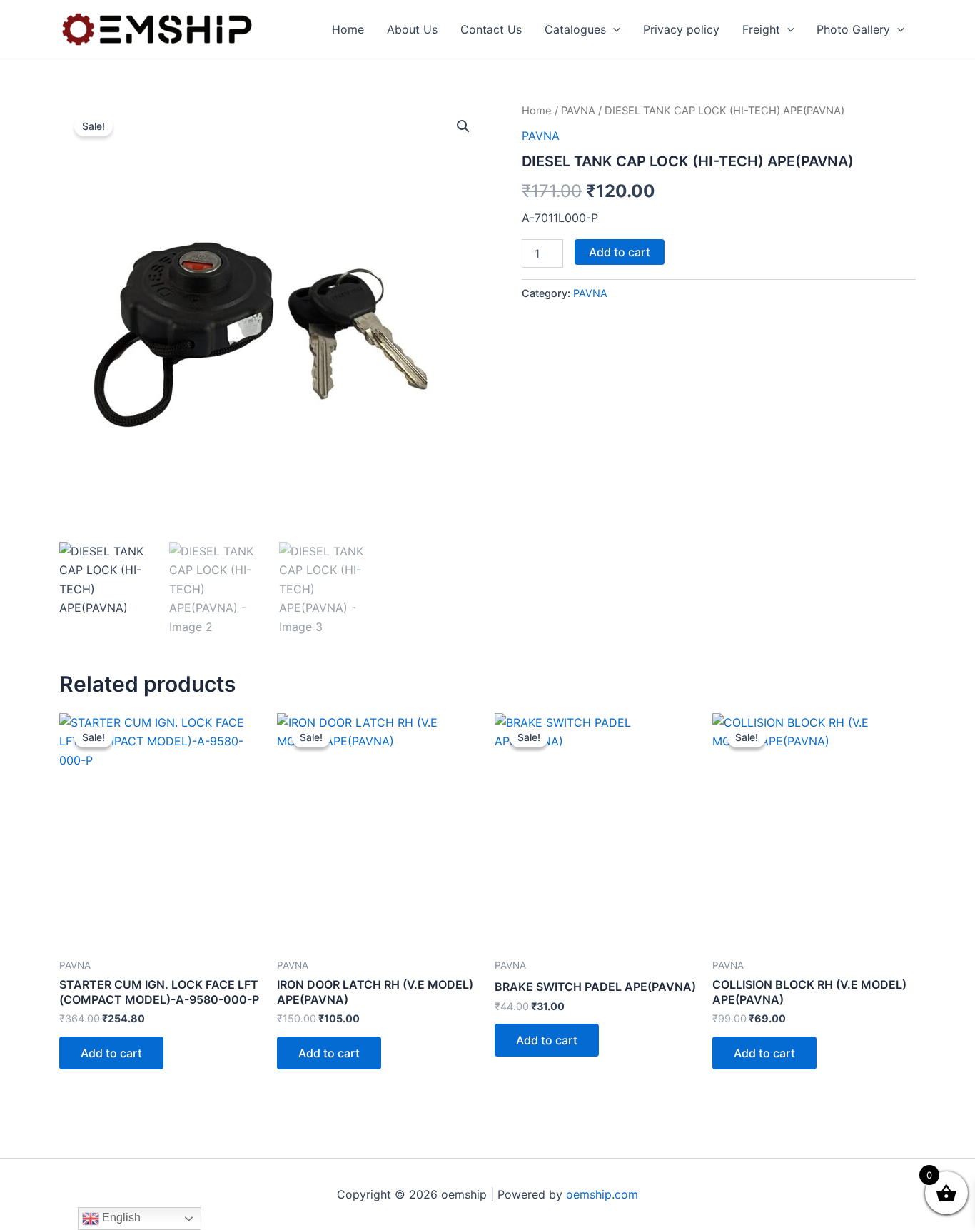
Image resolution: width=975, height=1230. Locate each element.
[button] (613, 29)
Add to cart (619, 252)
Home (348, 29)
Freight (761, 29)
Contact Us (491, 29)
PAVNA (578, 110)
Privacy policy (681, 29)
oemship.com (602, 1194)
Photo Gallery (853, 29)
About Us (412, 29)
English (120, 1217)
